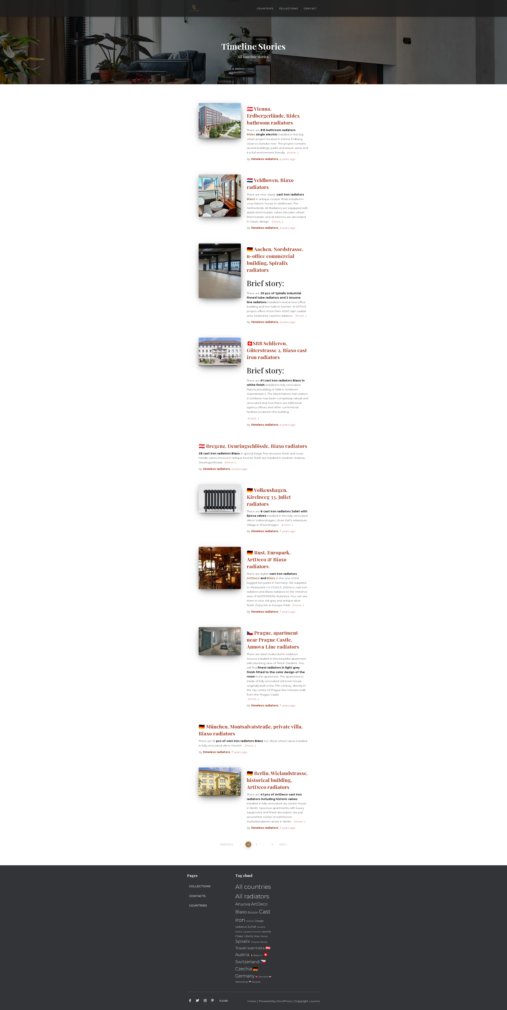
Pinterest (212, 1000)
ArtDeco (253, 578)
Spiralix (242, 941)
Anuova (242, 904)
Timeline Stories (259, 942)
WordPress (284, 1001)
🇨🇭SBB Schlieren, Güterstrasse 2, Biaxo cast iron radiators (277, 350)
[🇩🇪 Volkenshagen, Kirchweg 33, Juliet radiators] (220, 498)
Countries (198, 905)
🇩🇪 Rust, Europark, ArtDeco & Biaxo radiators (269, 559)
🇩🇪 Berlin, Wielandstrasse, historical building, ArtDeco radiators (277, 780)
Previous (227, 844)
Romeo (264, 936)
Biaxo (251, 199)
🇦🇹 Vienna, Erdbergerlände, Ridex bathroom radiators (273, 115)
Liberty (248, 936)
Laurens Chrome (251, 931)
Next (282, 844)
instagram (205, 1000)
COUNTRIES (265, 8)
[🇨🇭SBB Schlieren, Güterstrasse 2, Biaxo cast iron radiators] (220, 352)
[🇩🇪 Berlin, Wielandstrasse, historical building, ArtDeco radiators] (220, 782)
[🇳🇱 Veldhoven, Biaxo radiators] (220, 195)
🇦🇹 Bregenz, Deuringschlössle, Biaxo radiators (253, 446)
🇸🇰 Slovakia (254, 982)
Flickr (223, 1000)
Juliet (251, 927)
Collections (200, 886)
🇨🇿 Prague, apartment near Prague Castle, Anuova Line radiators (273, 639)
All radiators (252, 896)
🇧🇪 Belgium (256, 955)
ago (287, 159)
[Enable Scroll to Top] (499, 1002)
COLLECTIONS (288, 8)
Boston (253, 912)
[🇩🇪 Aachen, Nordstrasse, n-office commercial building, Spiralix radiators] (220, 270)
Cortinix (250, 921)
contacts (197, 896)
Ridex (251, 134)
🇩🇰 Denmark (261, 977)
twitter (197, 1000)
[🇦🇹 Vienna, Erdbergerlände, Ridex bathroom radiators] (220, 120)
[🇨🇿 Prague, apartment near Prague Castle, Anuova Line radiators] (220, 641)
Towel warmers (250, 948)
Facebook (190, 1000)
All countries (253, 886)
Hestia (251, 1001)
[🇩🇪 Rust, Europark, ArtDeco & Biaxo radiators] (220, 568)
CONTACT (310, 8)
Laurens (314, 1001)
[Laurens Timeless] (194, 8)
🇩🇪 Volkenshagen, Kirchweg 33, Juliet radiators (269, 497)
